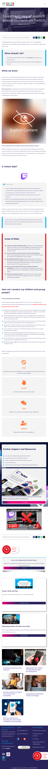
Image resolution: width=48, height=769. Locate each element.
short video (29, 302)
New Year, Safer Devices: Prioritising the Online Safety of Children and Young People (12, 719)
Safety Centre (11, 328)
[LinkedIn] (39, 37)
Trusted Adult (8, 462)
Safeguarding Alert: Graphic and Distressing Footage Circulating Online (34, 669)
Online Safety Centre (11, 496)
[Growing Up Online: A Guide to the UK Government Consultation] (12, 681)
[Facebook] (34, 37)
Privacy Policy (36, 739)
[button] (24, 184)
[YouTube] (24, 739)
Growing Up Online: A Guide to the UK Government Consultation (12, 693)
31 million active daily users (21, 195)
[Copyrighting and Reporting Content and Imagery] (35, 683)
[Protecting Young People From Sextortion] (12, 657)
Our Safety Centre (9, 456)
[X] (36, 37)
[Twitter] (21, 739)
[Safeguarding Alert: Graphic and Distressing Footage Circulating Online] (35, 657)
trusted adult (9, 319)
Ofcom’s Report (8, 465)
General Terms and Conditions (39, 730)
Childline (18, 460)
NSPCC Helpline (23, 458)
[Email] (44, 37)
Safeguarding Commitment (39, 747)
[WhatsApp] (41, 37)
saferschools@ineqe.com (22, 733)
